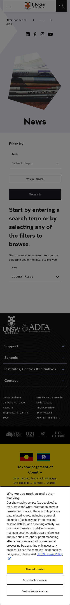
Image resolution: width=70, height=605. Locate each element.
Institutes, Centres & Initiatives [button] (30, 369)
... (41, 20)
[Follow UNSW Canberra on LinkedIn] (28, 34)
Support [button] (11, 346)
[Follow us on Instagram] (42, 34)
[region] (35, 545)
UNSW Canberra (16, 20)
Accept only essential (35, 580)
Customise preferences (35, 591)
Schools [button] (11, 358)
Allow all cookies (34, 569)
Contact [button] (11, 381)
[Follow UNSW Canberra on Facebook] (35, 34)
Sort (14, 267)
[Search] (61, 6)
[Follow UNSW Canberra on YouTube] (49, 34)
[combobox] (35, 163)
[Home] (35, 6)
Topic (15, 154)
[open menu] (9, 6)
